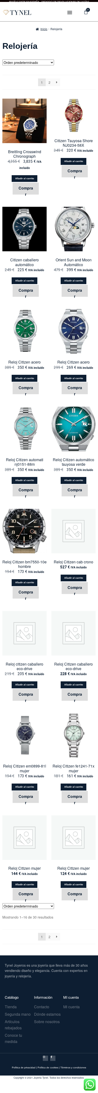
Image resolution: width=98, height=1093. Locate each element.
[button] (70, 12)
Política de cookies (48, 1067)
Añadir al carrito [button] (24, 178)
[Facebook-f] (52, 1058)
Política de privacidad (23, 1067)
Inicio (43, 29)
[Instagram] (45, 1058)
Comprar (26, 189)
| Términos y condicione (72, 1067)
